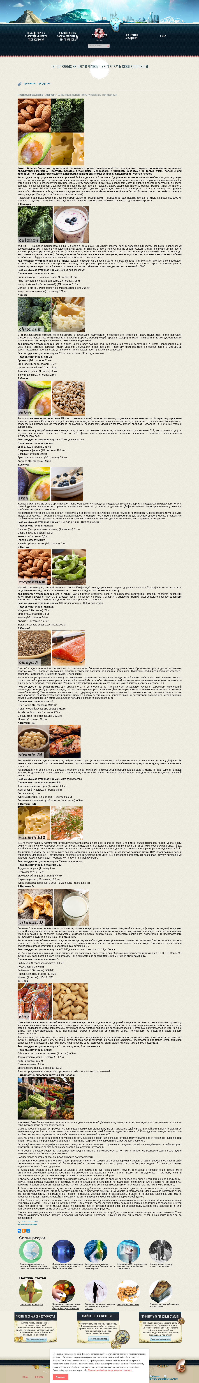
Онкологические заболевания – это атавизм (164, 1305)
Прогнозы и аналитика (131, 36)
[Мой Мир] (28, 1231)
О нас (25, 1376)
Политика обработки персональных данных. (110, 1370)
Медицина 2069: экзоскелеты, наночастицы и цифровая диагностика (132, 1266)
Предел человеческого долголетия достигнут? (161, 1265)
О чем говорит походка (31, 1304)
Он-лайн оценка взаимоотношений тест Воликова (67, 36)
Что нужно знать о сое (128, 1304)
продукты (44, 83)
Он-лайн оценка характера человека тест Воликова (36, 36)
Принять (60, 1377)
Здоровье (50, 94)
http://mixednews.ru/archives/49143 (27, 1222)
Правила (39, 1376)
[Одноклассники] (24, 1231)
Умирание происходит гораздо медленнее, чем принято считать (100, 1306)
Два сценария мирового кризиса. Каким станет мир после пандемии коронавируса (35, 1266)
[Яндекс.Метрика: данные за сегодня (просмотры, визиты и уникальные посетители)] (171, 1377)
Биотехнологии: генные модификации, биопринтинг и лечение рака (100, 1266)
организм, (30, 83)
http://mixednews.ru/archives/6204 (27, 1224)
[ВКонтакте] (19, 1231)
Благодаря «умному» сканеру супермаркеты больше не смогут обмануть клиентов (67, 1306)
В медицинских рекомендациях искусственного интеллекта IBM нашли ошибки (67, 1266)
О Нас (163, 36)
